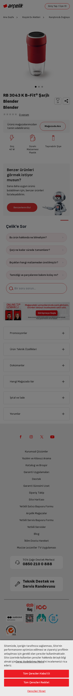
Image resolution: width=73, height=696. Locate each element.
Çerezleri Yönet (36, 691)
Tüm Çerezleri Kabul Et (36, 673)
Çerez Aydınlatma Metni (30, 661)
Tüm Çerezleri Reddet (36, 682)
